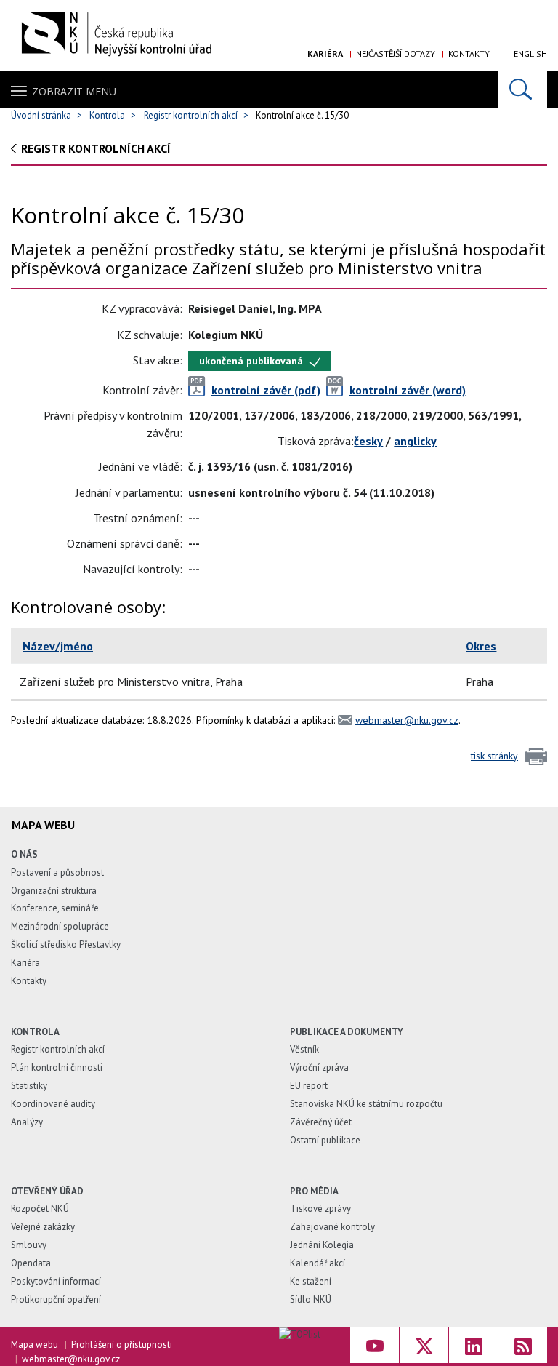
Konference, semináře (55, 908)
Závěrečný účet (321, 1122)
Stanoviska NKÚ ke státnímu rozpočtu (366, 1104)
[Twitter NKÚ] (424, 1345)
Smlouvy (28, 1245)
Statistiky (29, 1085)
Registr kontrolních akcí (191, 115)
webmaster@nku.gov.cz (406, 720)
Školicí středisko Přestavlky (66, 944)
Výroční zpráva (319, 1067)
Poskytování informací (56, 1281)
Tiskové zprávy (320, 1208)
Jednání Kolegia (322, 1245)
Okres (481, 646)
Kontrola (107, 115)
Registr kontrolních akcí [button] (96, 148)
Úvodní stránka (41, 115)
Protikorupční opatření (56, 1299)
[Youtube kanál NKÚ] (374, 1345)
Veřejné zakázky (43, 1227)
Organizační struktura (54, 890)
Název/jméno (58, 646)
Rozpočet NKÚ (40, 1208)
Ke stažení (310, 1281)
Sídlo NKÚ (310, 1299)
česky (368, 441)
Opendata (31, 1263)
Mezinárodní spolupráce (60, 926)
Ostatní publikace (325, 1140)
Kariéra (325, 53)
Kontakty (469, 53)
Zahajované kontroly (332, 1227)
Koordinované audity (53, 1104)
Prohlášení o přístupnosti (121, 1344)
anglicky (415, 441)
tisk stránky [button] (494, 755)
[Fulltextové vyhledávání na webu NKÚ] (522, 89)
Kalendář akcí (317, 1263)
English (530, 53)
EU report (309, 1085)
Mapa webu (34, 1344)
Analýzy (27, 1122)
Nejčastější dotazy (395, 53)
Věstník (304, 1049)
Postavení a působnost (57, 872)
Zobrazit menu (74, 91)
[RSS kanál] (522, 1345)
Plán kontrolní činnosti (56, 1067)
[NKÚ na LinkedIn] (473, 1345)
